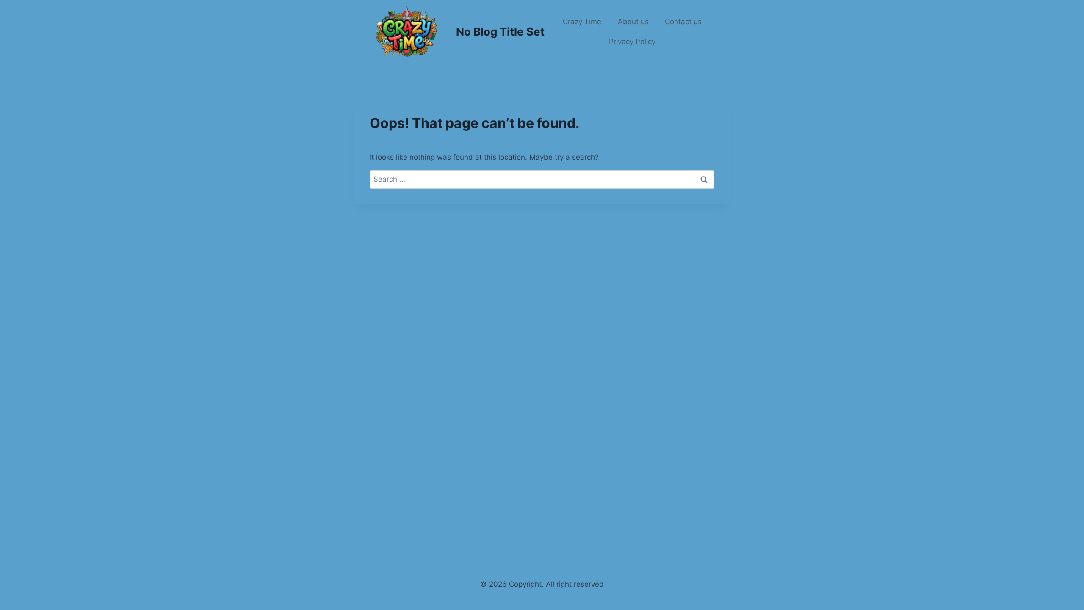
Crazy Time (582, 21)
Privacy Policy (632, 41)
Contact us (683, 21)
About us (633, 21)
